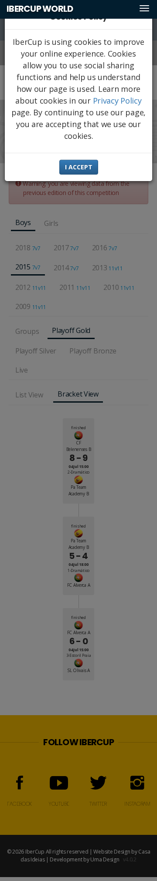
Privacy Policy (117, 100)
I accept (78, 167)
